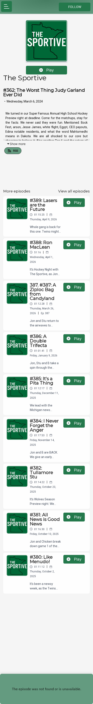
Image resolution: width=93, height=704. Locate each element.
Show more (18, 144)
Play (50, 70)
